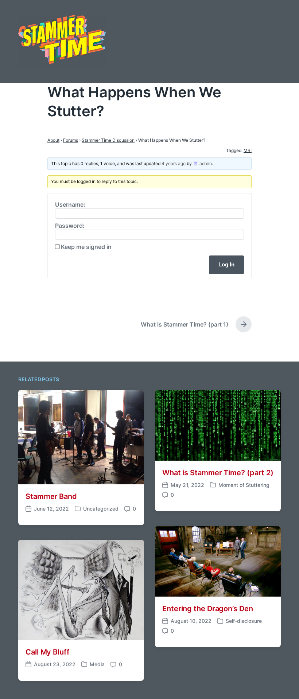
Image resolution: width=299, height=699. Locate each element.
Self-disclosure (244, 621)
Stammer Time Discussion (108, 140)
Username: (70, 204)
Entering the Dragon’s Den (207, 608)
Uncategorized (101, 508)
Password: (70, 225)
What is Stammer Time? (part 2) (217, 472)
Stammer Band (51, 496)
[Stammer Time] (62, 41)
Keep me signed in (86, 246)
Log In (226, 264)
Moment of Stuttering (243, 485)
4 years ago (174, 163)
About (53, 140)
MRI (248, 150)
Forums (70, 140)
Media (97, 664)
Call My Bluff (48, 652)
